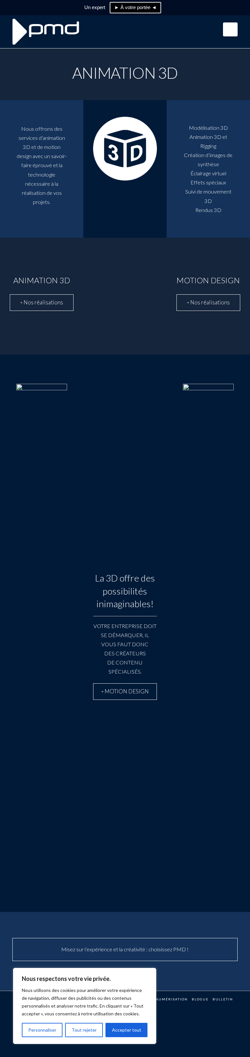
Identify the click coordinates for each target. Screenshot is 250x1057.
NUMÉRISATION (171, 999)
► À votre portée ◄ (135, 7)
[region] (84, 1006)
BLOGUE (200, 999)
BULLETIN (223, 999)
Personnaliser (42, 1030)
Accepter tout (126, 1030)
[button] (230, 29)
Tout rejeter (84, 1030)
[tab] (41, 303)
